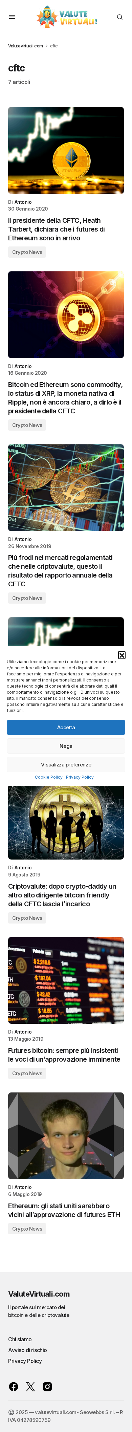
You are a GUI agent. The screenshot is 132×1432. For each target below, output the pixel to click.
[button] (121, 654)
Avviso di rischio (27, 1350)
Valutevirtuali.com (25, 45)
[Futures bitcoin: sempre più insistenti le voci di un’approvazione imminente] (66, 980)
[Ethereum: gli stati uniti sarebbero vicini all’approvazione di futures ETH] (66, 1135)
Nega (66, 746)
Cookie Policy (49, 777)
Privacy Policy (80, 777)
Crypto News (27, 252)
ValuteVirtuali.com (39, 1293)
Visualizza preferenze (66, 764)
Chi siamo (20, 1339)
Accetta (66, 727)
